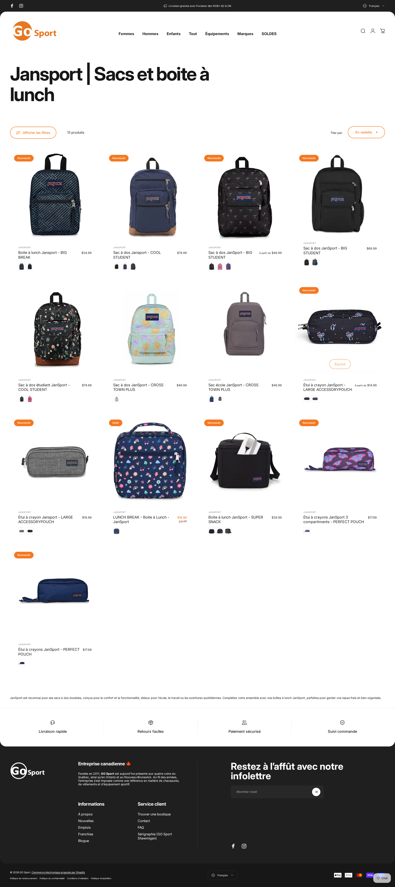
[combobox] (374, 6)
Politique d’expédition (101, 878)
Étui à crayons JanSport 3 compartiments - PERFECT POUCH (333, 519)
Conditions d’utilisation (78, 878)
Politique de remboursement (23, 878)
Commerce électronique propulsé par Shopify (58, 872)
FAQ (141, 827)
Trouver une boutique (154, 814)
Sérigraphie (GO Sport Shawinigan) (155, 836)
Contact (144, 821)
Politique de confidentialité (52, 878)
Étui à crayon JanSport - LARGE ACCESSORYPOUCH (327, 387)
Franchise (85, 834)
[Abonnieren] (316, 792)
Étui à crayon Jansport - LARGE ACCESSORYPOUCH (45, 519)
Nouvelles (86, 821)
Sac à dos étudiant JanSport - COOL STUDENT (44, 387)
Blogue (83, 841)
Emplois (84, 827)
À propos (85, 814)
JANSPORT (24, 247)
